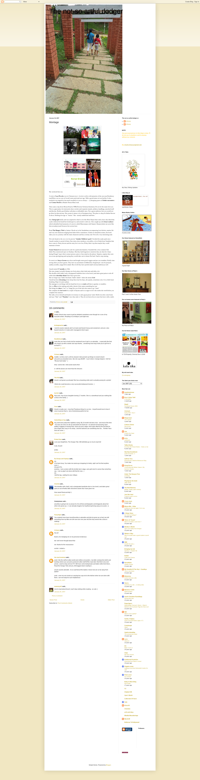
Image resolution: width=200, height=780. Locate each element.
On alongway (126, 375)
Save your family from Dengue (132, 528)
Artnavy (57, 354)
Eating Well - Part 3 (129, 413)
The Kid (56, 377)
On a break (127, 676)
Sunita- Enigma (129, 619)
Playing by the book (130, 481)
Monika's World (129, 527)
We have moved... (129, 654)
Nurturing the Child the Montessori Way (135, 460)
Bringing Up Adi (129, 549)
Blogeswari (128, 418)
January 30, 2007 (59, 592)
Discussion (127, 426)
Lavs (126, 639)
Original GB (128, 692)
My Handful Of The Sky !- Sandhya (135, 569)
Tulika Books (128, 445)
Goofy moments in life (130, 578)
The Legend (127, 419)
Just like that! (128, 494)
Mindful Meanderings (131, 715)
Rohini (126, 556)
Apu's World (128, 695)
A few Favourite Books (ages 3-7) (133, 620)
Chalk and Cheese (129, 557)
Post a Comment (57, 596)
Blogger (108, 765)
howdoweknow (129, 392)
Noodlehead (58, 339)
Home (82, 600)
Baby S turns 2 (128, 647)
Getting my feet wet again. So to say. (134, 508)
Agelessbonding (129, 632)
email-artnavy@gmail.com (133, 145)
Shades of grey (128, 564)
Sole (125, 702)
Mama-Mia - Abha (130, 506)
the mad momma (59, 557)
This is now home (129, 571)
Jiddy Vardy (127, 482)
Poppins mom (128, 666)
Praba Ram (58, 439)
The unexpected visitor (130, 634)
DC (125, 646)
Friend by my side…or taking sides (134, 584)
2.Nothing (127, 476)
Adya (126, 653)
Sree (55, 406)
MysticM (127, 719)
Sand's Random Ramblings (133, 596)
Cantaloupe (128, 625)
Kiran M (127, 705)
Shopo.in (126, 641)
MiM (125, 542)
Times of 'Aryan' (129, 520)
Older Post (111, 600)
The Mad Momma (130, 488)
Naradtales (128, 562)
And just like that (129, 598)
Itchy (126, 438)
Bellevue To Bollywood (131, 722)
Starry (126, 583)
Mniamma (127, 576)
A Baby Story (128, 513)
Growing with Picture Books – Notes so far (136, 447)
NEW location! (128, 591)
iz (54, 312)
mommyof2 (58, 586)
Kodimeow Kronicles (131, 659)
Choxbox (127, 709)
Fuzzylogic (57, 515)
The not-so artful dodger (86, 11)
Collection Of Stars (130, 699)
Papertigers (128, 603)
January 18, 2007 (59, 319)
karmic (56, 393)
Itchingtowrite (58, 325)
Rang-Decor (128, 465)
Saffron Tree (128, 459)
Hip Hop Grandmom (130, 452)
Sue (125, 431)
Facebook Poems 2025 (131, 406)
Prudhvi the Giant (129, 433)
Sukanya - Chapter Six (130, 550)
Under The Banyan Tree (132, 474)
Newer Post (53, 600)
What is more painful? (130, 613)
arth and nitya (128, 712)
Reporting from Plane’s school (132, 661)
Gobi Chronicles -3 (129, 453)
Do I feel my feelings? (130, 515)
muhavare (127, 440)
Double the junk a (129, 544)
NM (125, 612)
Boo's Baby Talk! (130, 397)
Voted (126, 627)
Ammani (127, 411)
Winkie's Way (128, 533)
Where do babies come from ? (132, 521)
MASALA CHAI (129, 590)
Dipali (126, 404)
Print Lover (128, 675)
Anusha (56, 484)
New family (127, 683)
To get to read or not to (130, 496)
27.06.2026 (127, 399)
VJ (125, 688)
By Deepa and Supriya (61, 458)
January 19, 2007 (59, 452)
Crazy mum (128, 501)
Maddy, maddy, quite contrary (132, 489)
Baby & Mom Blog (130, 682)
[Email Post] (71, 302)
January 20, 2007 (59, 580)
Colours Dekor (129, 424)
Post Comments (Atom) (65, 603)
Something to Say (60, 420)
